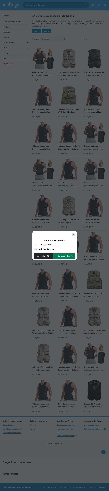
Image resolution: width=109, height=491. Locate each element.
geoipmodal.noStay (43, 256)
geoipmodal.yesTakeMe (64, 256)
